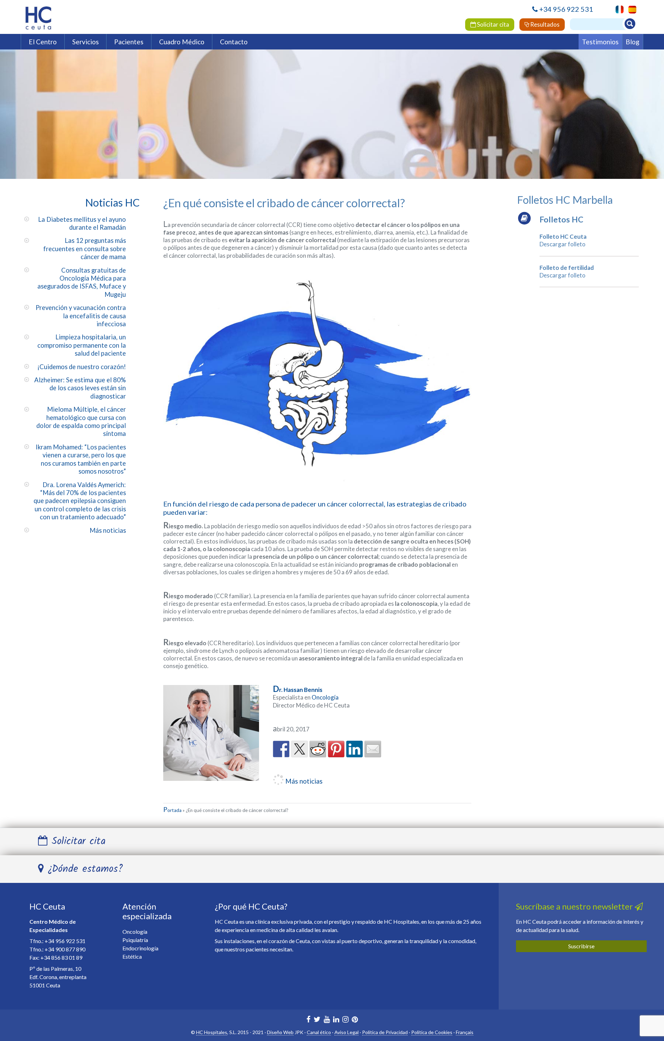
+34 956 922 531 (566, 9)
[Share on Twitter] (299, 749)
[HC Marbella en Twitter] (317, 1020)
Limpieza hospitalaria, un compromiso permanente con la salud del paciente (81, 345)
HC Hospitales (211, 1032)
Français (464, 1032)
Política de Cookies (431, 1032)
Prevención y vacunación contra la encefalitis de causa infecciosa (81, 316)
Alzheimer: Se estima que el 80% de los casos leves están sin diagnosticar (80, 388)
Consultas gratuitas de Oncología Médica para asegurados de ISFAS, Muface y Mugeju (81, 282)
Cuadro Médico (181, 42)
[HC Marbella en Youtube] (327, 1020)
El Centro (43, 42)
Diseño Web (280, 1032)
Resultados (544, 24)
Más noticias (108, 530)
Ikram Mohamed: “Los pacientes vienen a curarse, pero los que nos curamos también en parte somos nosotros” (81, 459)
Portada (172, 810)
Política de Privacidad (385, 1032)
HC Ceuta (47, 906)
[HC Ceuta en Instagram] (345, 1020)
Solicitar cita (492, 24)
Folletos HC (561, 219)
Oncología (325, 697)
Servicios (85, 42)
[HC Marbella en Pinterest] (355, 1020)
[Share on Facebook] (281, 749)
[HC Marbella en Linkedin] (336, 1020)
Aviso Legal (346, 1032)
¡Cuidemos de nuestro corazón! (81, 367)
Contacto (234, 42)
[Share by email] (373, 749)
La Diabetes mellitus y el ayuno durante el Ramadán (82, 223)
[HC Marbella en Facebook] (308, 1020)
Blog (632, 42)
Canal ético (319, 1032)
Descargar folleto (562, 244)
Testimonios (600, 42)
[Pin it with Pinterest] (336, 749)
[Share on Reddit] (318, 749)
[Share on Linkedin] (354, 749)
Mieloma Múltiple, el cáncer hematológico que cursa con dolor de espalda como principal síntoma (81, 421)
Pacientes (129, 42)
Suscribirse (581, 946)
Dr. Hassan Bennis (297, 689)
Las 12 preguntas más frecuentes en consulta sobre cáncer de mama (84, 249)
